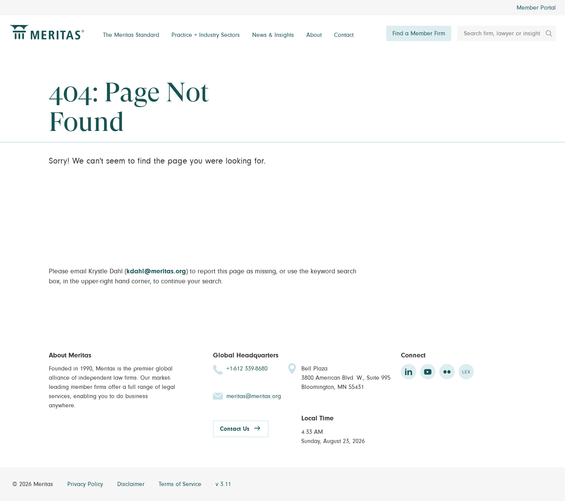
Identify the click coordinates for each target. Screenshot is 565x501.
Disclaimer (131, 484)
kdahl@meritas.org (156, 271)
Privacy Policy (86, 484)
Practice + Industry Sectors (205, 35)
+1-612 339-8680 (247, 368)
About (314, 35)
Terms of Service (181, 484)
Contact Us (234, 429)
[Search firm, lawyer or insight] (546, 33)
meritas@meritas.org (253, 396)
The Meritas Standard (131, 35)
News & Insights (273, 35)
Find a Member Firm (418, 33)
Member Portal (536, 8)
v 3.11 (223, 484)
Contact (344, 35)
